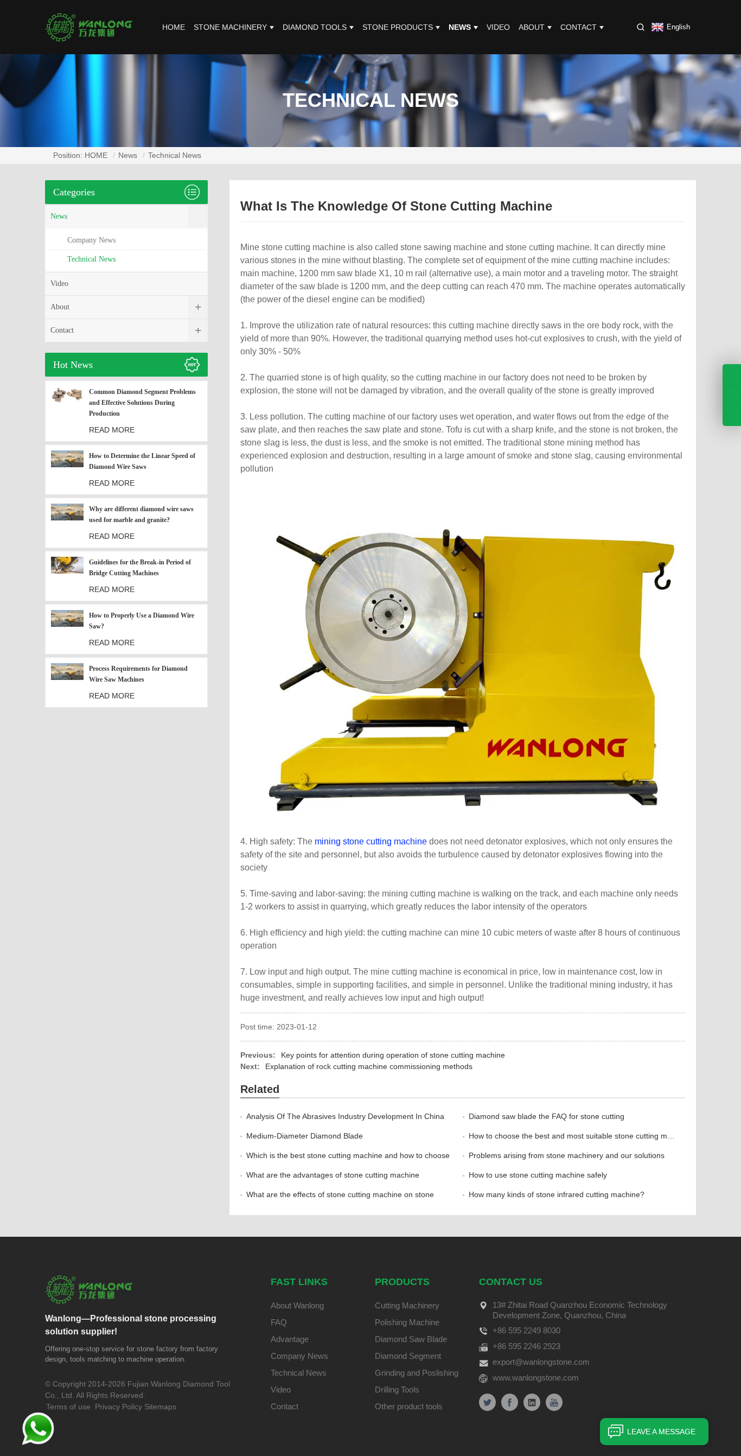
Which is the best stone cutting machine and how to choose (348, 1155)
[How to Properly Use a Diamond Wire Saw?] (67, 629)
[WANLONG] (89, 26)
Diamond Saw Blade (411, 1339)
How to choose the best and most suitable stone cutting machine (579, 1135)
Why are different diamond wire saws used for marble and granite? (141, 514)
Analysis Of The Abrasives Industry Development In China (345, 1116)
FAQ (279, 1322)
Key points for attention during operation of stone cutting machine (393, 1055)
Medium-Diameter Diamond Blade (304, 1135)
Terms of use (68, 1406)
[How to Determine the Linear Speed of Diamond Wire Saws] (67, 469)
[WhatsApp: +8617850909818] (732, 395)
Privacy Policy (118, 1406)
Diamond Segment (408, 1355)
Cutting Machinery (407, 1305)
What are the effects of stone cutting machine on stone (340, 1194)
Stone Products (397, 27)
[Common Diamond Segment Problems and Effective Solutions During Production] (67, 411)
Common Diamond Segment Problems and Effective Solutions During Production (142, 402)
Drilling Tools (397, 1389)
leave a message (661, 1431)
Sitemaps (160, 1406)
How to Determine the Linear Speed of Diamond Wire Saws (142, 461)
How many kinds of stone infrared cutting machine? (556, 1194)
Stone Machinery (230, 27)
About (532, 27)
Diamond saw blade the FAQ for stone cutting (546, 1116)
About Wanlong (297, 1305)
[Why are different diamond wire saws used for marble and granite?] (67, 523)
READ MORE (112, 429)
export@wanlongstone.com (541, 1361)
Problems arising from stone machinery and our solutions (567, 1155)
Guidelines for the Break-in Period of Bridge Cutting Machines (140, 567)
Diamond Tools (315, 27)
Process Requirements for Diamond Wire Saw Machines (138, 674)
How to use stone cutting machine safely (538, 1175)
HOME (173, 27)
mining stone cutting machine (371, 841)
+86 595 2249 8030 (526, 1330)
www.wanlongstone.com (536, 1377)
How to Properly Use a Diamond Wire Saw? (141, 621)
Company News (91, 240)
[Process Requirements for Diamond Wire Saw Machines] (67, 682)
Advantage (290, 1339)
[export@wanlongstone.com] (732, 415)
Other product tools (409, 1406)
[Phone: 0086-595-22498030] (732, 374)
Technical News (174, 155)
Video (498, 27)
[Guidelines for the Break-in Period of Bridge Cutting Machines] (67, 576)
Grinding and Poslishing (416, 1372)
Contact (578, 27)
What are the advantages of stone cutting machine (332, 1175)
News (460, 27)
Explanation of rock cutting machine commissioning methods (368, 1066)
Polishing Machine (407, 1322)
